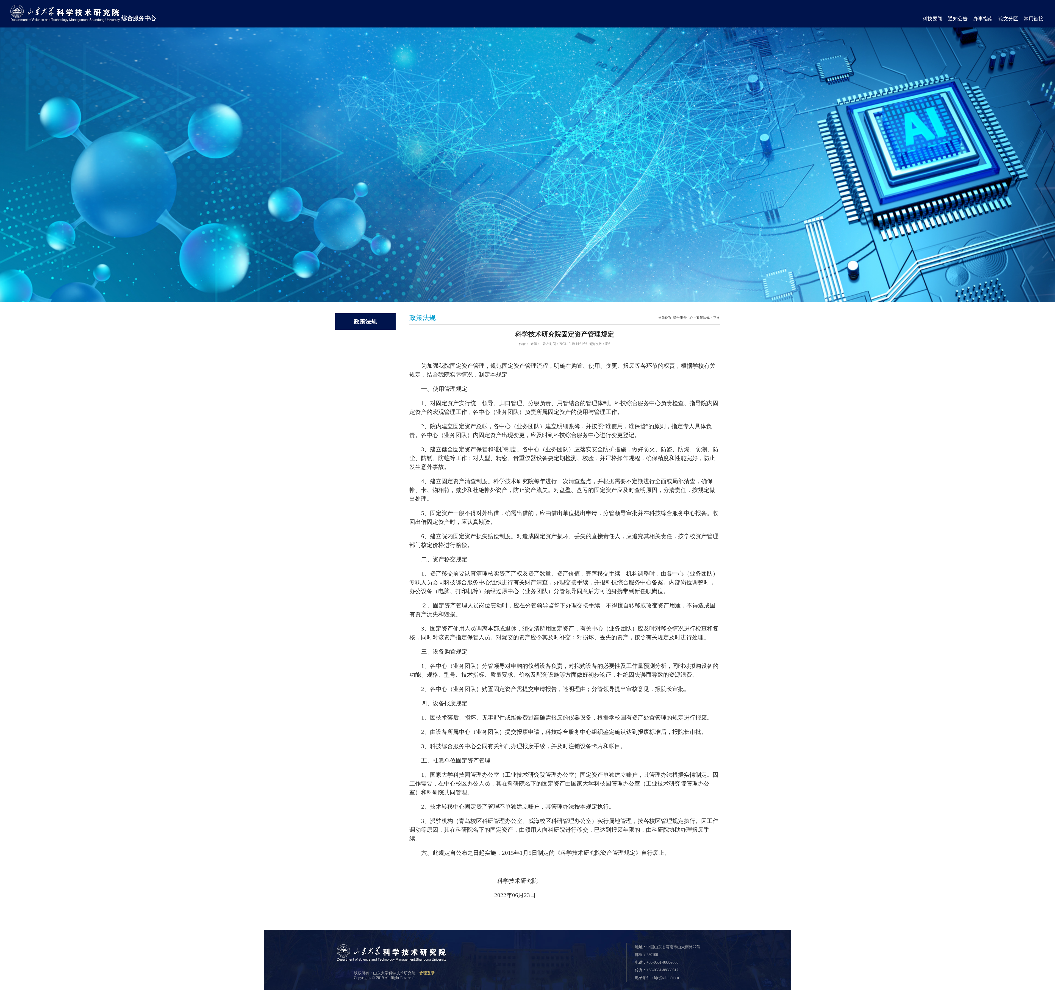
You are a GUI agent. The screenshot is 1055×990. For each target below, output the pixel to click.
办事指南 (983, 18)
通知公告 (958, 18)
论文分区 (1008, 18)
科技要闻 (932, 18)
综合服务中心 (138, 18)
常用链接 (1033, 18)
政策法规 (703, 318)
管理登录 (427, 973)
